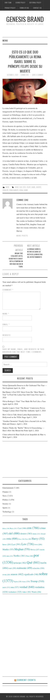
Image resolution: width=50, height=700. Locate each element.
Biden (6, 528)
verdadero (15, 591)
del (14, 533)
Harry (38, 538)
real (12, 568)
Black (13, 528)
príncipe (5, 190)
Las (16, 544)
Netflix (19, 555)
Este (22, 539)
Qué (33, 562)
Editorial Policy (35, 2)
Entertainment (8, 488)
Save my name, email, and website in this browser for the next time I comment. (23, 350)
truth (6, 587)
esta (12, 538)
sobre (26, 190)
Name (6, 313)
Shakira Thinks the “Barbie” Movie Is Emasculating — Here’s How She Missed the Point (23, 429)
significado (31, 574)
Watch (36, 592)
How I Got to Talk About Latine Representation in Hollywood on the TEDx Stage (22, 415)
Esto (24, 187)
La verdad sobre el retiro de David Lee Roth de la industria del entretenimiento (34, 253)
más (10, 556)
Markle (8, 549)
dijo (20, 187)
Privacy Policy (10, 8)
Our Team (8, 2)
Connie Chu (25, 75)
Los (27, 544)
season (17, 574)
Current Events (26, 680)
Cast (22, 528)
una (15, 587)
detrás (36, 534)
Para (29, 556)
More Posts (22, 235)
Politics (5, 499)
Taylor (18, 581)
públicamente (14, 190)
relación (38, 568)
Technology (7, 511)
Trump (37, 581)
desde (17, 187)
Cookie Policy (20, 2)
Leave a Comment (37, 75)
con (33, 528)
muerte (38, 187)
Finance (5, 491)
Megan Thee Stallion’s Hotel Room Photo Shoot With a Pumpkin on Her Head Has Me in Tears (16, 260)
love (38, 544)
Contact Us (37, 8)
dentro (26, 533)
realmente (24, 568)
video (26, 591)
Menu (5, 40)
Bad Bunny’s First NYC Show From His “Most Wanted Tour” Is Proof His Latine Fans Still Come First (23, 393)
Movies (34, 549)
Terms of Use (24, 8)
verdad (26, 587)
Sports (5, 507)
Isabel (33, 187)
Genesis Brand (25, 19)
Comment (8, 289)
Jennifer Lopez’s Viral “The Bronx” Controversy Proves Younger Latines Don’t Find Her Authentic (24, 409)
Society (5, 503)
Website (7, 335)
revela (6, 574)
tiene (26, 581)
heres (7, 544)
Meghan (22, 549)
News (7, 187)
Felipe (29, 187)
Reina (21, 190)
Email (6, 324)
